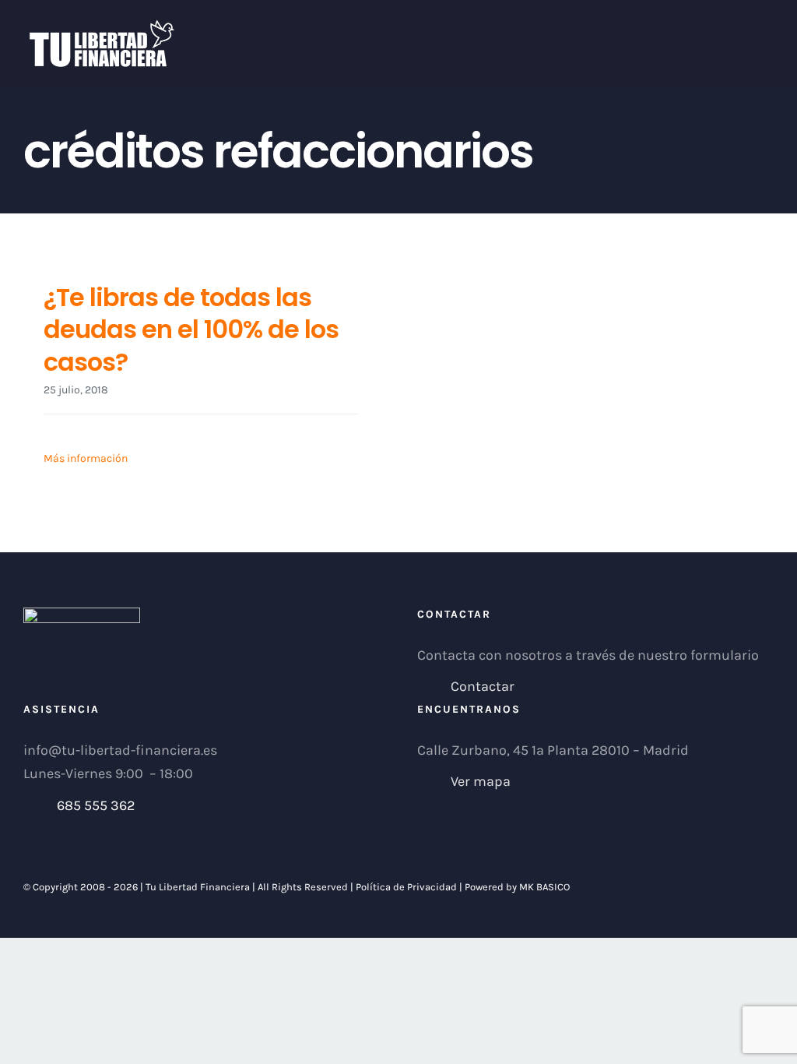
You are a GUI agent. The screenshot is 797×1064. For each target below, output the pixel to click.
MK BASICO (544, 887)
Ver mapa (481, 781)
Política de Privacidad (406, 887)
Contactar (482, 686)
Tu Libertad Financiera (199, 887)
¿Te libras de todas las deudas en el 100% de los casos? (191, 329)
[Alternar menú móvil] (767, 27)
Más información (86, 458)
